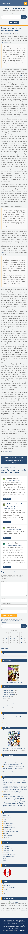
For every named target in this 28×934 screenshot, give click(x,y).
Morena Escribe (7, 829)
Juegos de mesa (7, 721)
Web (2, 609)
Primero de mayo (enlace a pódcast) (12, 772)
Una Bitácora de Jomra (14, 8)
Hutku (4, 821)
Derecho (5, 698)
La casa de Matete (8, 825)
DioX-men (5, 891)
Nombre (3, 598)
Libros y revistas (7, 722)
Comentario (4, 581)
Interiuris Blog (6, 858)
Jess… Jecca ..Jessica (8, 823)
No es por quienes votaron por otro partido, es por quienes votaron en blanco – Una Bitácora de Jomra (15, 787)
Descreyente (6, 852)
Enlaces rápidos (6, 3)
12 (10, 638)
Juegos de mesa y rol (8, 704)
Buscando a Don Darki (9, 887)
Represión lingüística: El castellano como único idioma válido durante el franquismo (14, 793)
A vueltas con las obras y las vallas (14, 457)
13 (14, 638)
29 (21, 642)
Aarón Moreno (6, 781)
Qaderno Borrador (7, 835)
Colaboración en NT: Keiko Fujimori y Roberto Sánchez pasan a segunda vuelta (14, 782)
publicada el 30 (6, 42)
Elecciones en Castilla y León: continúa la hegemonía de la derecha (14, 805)
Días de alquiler (7, 817)
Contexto (5, 889)
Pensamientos (6, 708)
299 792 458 (6, 816)
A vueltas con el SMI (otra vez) (10, 761)
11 (6, 638)
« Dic (2, 648)
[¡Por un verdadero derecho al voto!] (7, 876)
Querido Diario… (7, 837)
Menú (16, 23)
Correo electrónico (6, 603)
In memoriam (6, 759)
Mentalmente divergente (9, 827)
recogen (3, 252)
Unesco (21, 75)
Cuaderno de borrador (8, 850)
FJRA (4, 893)
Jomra (16, 33)
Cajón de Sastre (7, 696)
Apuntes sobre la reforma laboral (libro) (13, 717)
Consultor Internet (7, 848)
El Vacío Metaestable (8, 856)
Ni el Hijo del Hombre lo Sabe (10, 831)
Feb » (6, 648)
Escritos (5, 700)
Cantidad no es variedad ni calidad (18, 789)
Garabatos (5, 702)
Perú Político (6, 833)
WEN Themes (16, 932)
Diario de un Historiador (9, 854)
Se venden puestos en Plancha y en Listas (14, 461)
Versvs (4, 860)
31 (3, 644)
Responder (7, 498)
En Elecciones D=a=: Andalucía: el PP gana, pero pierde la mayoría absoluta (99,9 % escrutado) (14, 768)
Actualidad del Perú (8, 692)
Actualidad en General (8, 694)
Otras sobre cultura (8, 706)
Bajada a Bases (7, 846)
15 (21, 638)
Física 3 (5, 819)
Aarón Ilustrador (7, 885)
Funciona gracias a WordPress (11, 930)
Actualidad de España (8, 451)
